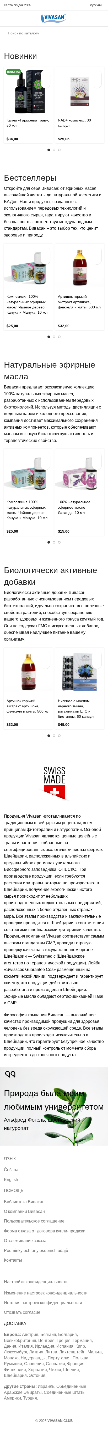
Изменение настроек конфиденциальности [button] (46, 1293)
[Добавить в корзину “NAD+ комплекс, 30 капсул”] (96, 74)
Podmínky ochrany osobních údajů (36, 1250)
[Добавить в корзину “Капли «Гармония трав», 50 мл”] (45, 74)
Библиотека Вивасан (24, 1202)
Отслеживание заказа (25, 1240)
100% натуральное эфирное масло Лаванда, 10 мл (74, 507)
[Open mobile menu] (6, 18)
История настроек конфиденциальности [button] (43, 1302)
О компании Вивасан (24, 1211)
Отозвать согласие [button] (22, 1312)
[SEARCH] (98, 33)
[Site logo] (54, 18)
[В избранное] (45, 83)
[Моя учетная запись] (15, 18)
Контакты (13, 1260)
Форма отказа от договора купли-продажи (44, 1231)
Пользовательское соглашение (34, 1221)
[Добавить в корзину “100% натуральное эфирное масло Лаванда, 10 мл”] (96, 456)
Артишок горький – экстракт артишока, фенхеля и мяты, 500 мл (79, 301)
